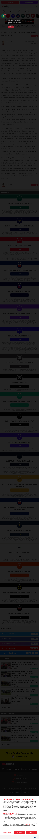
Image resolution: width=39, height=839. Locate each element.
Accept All (31, 832)
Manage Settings (7, 832)
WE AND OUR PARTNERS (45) (11, 813)
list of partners (28, 824)
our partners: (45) (10, 814)
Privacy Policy (4, 837)
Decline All (19, 832)
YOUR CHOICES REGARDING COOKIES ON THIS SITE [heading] (18, 800)
